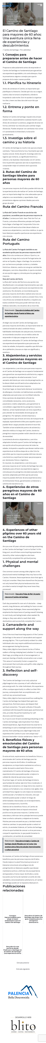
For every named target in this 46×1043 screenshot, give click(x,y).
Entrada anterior (23, 963)
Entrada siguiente (23, 969)
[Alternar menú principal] (41, 5)
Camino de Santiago (11, 50)
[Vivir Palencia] (8, 5)
